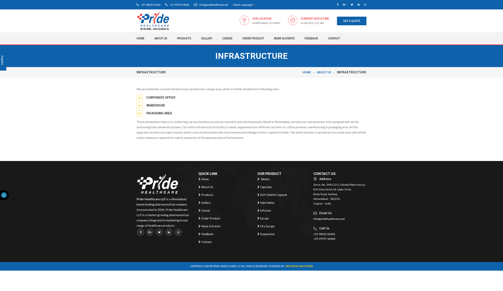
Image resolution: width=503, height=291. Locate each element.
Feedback (311, 38)
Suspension (267, 234)
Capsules (266, 187)
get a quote (351, 21)
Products (184, 38)
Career (227, 38)
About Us (160, 38)
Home (140, 38)
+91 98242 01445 (150, 4)
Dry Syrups (267, 226)
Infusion (265, 210)
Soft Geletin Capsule (273, 194)
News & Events (284, 38)
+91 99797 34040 (179, 4)
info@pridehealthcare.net (213, 4)
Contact (334, 38)
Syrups (264, 218)
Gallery (206, 38)
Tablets (265, 179)
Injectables (267, 202)
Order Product (253, 38)
